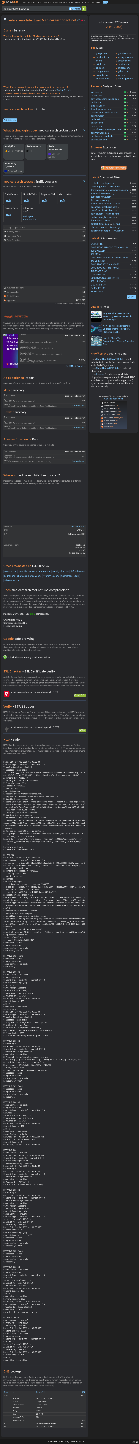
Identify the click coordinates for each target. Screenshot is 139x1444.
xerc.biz (23, 571)
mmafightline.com (60, 571)
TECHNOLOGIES (96, 2)
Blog (67, 1441)
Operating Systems (10, 165)
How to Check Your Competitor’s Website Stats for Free (118, 341)
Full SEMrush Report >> (76, 366)
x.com (99, 60)
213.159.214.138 (98, 284)
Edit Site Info (10, 120)
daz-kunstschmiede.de (102, 136)
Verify (19, 706)
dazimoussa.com (99, 139)
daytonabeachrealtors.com (104, 112)
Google (19, 639)
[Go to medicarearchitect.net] (78, 20)
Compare (76, 9)
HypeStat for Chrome (115, 167)
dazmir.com (96, 95)
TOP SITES (31, 2)
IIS (31, 151)
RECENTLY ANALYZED (43, 2)
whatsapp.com (125, 78)
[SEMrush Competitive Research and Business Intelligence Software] (15, 316)
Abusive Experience (22, 439)
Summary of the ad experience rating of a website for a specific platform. (37, 383)
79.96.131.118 (97, 244)
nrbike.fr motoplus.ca (102, 183)
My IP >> (131, 297)
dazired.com (97, 126)
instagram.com (125, 57)
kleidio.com (96, 92)
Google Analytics (15, 151)
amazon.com (124, 60)
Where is (31, 475)
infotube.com (78, 571)
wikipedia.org (102, 75)
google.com (101, 53)
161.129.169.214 (98, 251)
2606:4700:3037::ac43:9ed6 (105, 264)
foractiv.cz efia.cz (101, 220)
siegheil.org (9, 576)
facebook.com (103, 57)
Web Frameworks (55, 148)
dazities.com (97, 122)
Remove (100, 374)
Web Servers (34, 146)
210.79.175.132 (98, 274)
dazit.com (96, 102)
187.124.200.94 (98, 281)
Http (12, 739)
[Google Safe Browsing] (5, 657)
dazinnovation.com (100, 133)
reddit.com (123, 64)
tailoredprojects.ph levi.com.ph (107, 230)
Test (83, 730)
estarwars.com (11, 580)
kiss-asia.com (10, 571)
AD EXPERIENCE (68, 2)
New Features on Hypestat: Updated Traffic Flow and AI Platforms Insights (116, 329)
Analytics (10, 146)
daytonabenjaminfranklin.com (105, 99)
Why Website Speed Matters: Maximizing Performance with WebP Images (117, 316)
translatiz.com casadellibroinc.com (109, 190)
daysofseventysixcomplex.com (106, 129)
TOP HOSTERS (57, 2)
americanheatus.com (39, 571)
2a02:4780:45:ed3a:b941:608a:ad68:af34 (111, 257)
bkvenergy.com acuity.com (105, 186)
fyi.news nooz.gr (100, 200)
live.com (122, 75)
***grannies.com (51, 576)
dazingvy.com (97, 116)
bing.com (100, 68)
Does (36, 590)
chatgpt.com (102, 71)
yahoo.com (123, 71)
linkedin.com (124, 68)
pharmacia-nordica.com (29, 576)
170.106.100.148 (99, 271)
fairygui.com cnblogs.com (105, 213)
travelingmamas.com (101, 109)
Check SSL (79, 695)
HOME (25, 2)
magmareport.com (70, 576)
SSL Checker (29, 671)
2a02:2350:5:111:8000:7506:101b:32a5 (110, 247)
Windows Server (15, 171)
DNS (12, 1371)
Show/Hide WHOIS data (107, 368)
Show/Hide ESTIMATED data (110, 359)
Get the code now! (113, 398)
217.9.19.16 (96, 254)
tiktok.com (101, 64)
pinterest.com (103, 78)
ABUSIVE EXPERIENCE (82, 2)
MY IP (105, 2)
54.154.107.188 (98, 288)
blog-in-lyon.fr (98, 105)
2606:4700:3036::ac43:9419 (105, 278)
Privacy (74, 1441)
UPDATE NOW (113, 27)
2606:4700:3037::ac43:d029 (105, 267)
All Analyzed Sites (55, 1441)
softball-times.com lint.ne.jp (106, 224)
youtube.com (124, 53)
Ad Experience (18, 378)
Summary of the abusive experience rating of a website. (29, 445)
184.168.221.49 (63, 90)
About (81, 1441)
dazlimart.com (98, 119)
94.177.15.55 (97, 291)
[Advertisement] (44, 64)
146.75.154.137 (98, 261)
